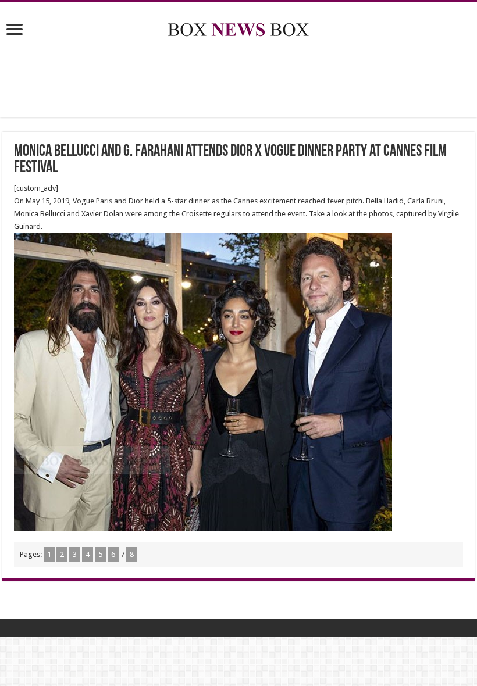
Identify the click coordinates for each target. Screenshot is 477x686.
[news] (238, 27)
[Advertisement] (238, 79)
